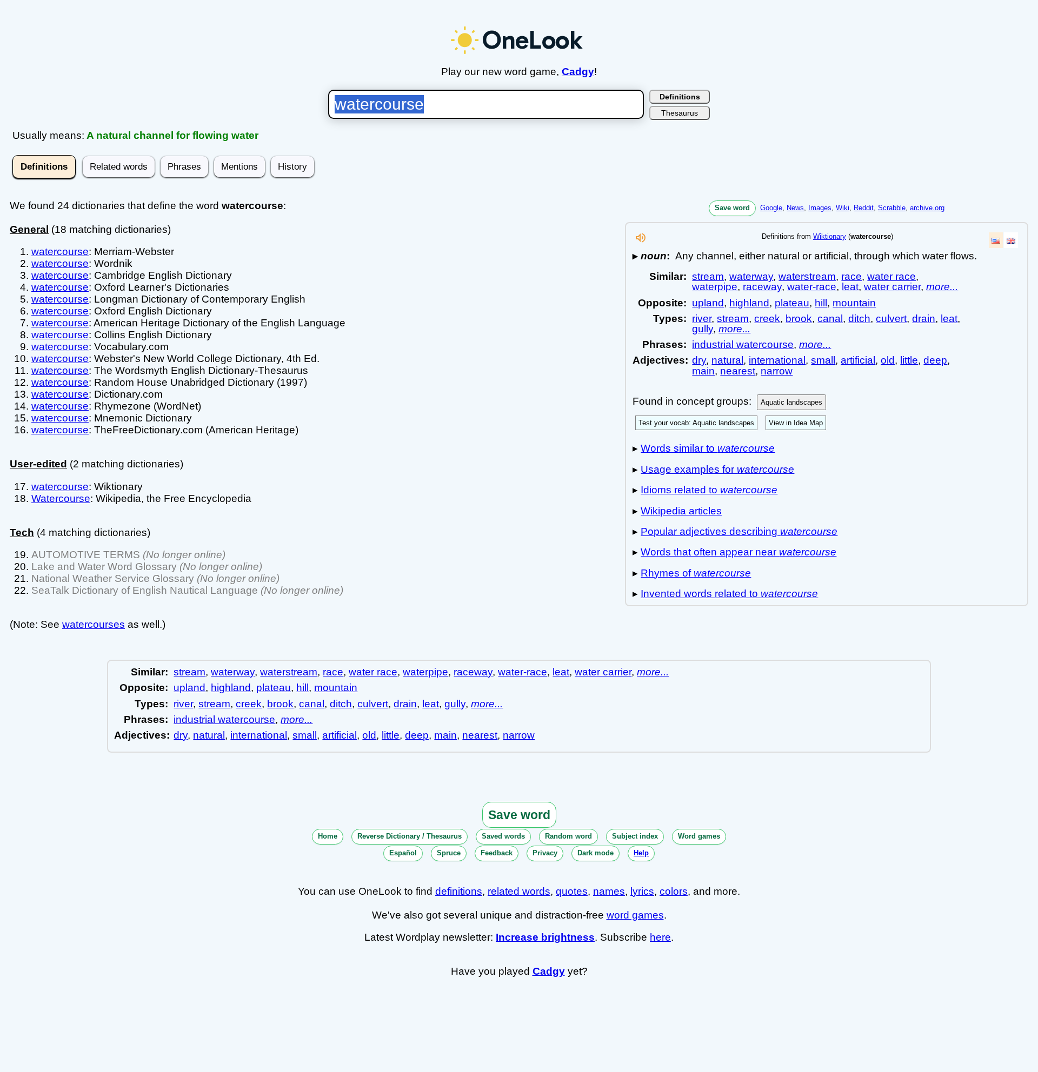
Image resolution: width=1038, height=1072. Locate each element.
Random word (568, 836)
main (703, 371)
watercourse (60, 251)
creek (767, 318)
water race (891, 276)
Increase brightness (545, 937)
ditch (859, 318)
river (701, 318)
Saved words (503, 836)
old (888, 360)
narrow (777, 371)
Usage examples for (717, 469)
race (851, 276)
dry (699, 360)
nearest (737, 371)
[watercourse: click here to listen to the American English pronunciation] (640, 240)
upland (708, 303)
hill (821, 303)
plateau (792, 303)
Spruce (449, 853)
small (823, 360)
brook (799, 318)
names (609, 891)
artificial (858, 360)
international (777, 360)
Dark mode (595, 853)
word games (635, 915)
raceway (762, 286)
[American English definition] (996, 240)
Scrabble (892, 208)
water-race (811, 286)
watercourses (93, 624)
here (660, 937)
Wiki (842, 208)
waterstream (807, 276)
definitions (458, 891)
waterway (751, 276)
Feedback (497, 853)
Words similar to (708, 448)
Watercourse (60, 498)
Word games (699, 836)
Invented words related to (729, 593)
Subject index (635, 836)
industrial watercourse (743, 344)
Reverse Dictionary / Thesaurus (409, 836)
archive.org (927, 208)
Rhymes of (696, 573)
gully (702, 328)
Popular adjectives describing (739, 531)
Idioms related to (709, 489)
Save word (732, 208)
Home (327, 836)
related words (519, 891)
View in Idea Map (796, 423)
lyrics (642, 891)
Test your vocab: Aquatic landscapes (696, 423)
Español (403, 853)
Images (819, 208)
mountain (854, 303)
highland (749, 303)
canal (830, 318)
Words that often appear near (738, 552)
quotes (572, 891)
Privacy (545, 853)
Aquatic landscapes (791, 402)
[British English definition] (1011, 240)
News (795, 208)
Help (641, 853)
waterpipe (714, 286)
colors (674, 891)
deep (935, 360)
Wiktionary (829, 236)
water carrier (892, 286)
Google (771, 208)
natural (727, 360)
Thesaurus (679, 113)
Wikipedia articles (681, 511)
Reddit (864, 208)
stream (708, 276)
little (909, 360)
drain (923, 318)
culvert (891, 318)
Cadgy (578, 71)
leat (850, 286)
